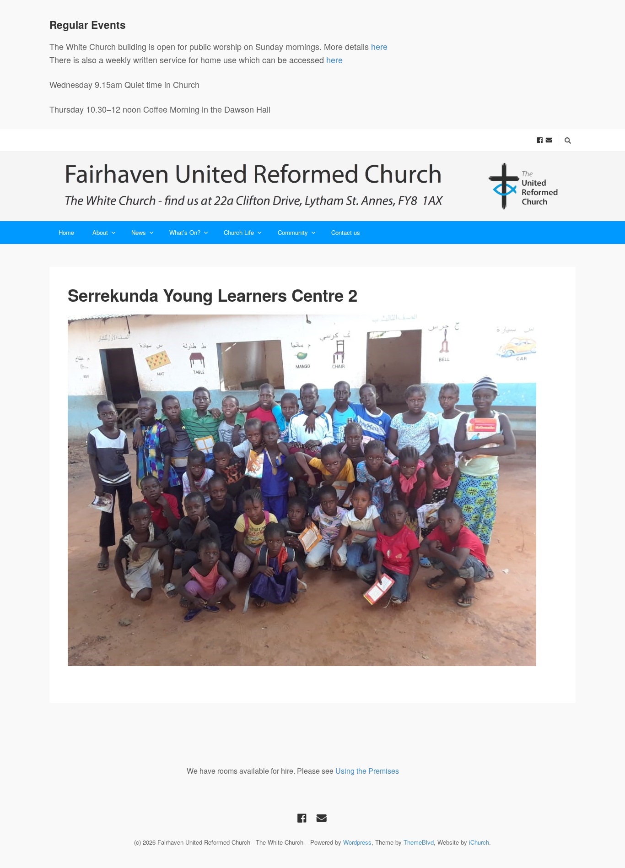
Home (66, 232)
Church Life (239, 232)
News (138, 232)
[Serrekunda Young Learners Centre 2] (312, 490)
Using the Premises (367, 770)
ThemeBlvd (419, 842)
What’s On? (184, 232)
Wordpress (357, 842)
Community (293, 232)
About (100, 232)
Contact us (345, 232)
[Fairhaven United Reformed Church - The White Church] (312, 186)
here (380, 46)
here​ (334, 59)
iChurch (479, 842)
